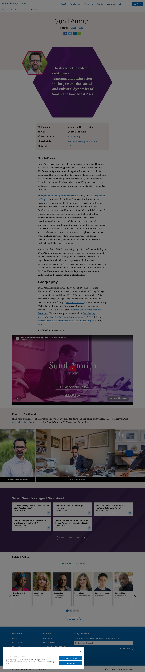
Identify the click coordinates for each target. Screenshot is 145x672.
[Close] (80, 651)
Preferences (70, 663)
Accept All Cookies (71, 658)
